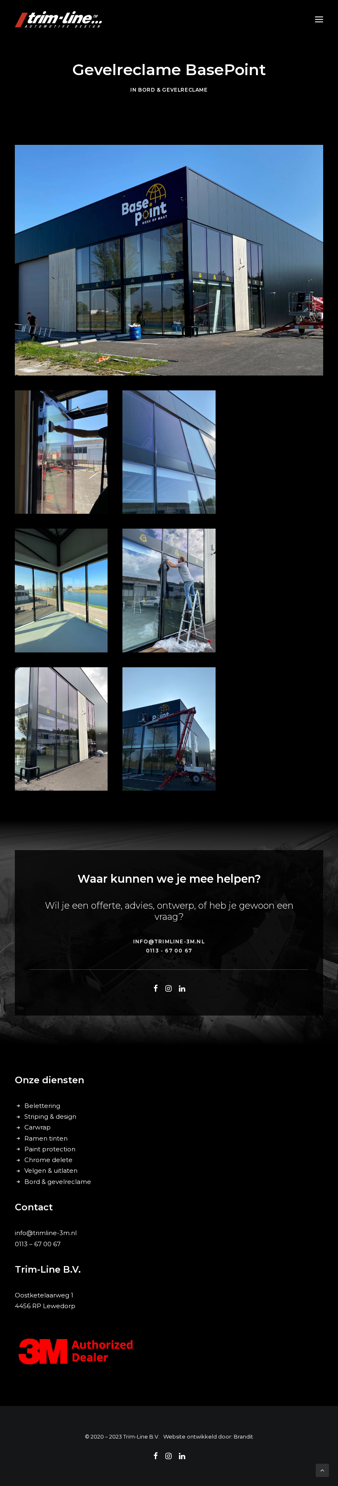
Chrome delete (48, 1160)
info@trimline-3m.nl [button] (169, 941)
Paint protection (49, 1149)
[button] (319, 19)
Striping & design (50, 1116)
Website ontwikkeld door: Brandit (208, 1436)
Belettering (42, 1106)
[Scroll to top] (322, 1470)
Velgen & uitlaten (50, 1170)
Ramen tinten (46, 1138)
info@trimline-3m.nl (46, 1233)
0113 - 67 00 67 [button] (169, 950)
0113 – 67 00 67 (38, 1244)
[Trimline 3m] (58, 19)
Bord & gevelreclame (172, 90)
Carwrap (37, 1127)
